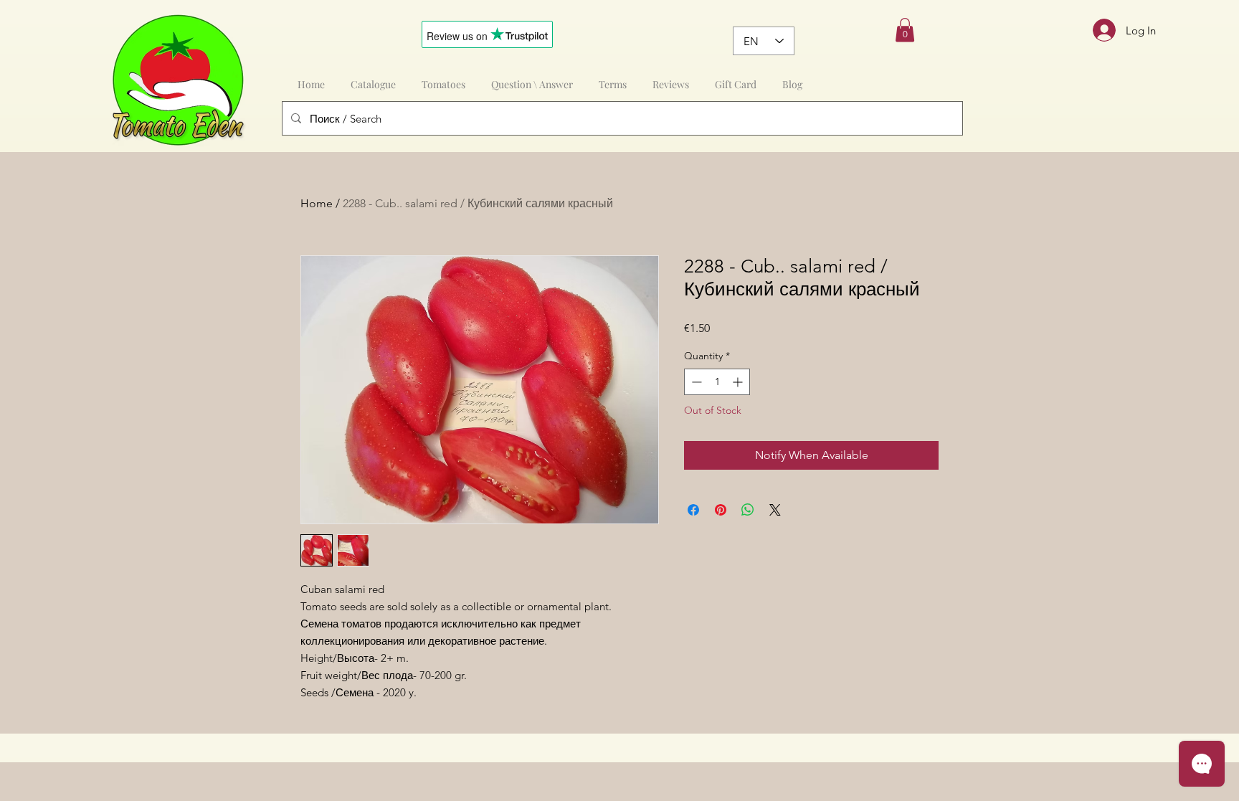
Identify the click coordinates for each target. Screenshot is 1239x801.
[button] (905, 30)
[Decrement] (695, 381)
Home (316, 203)
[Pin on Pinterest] (720, 509)
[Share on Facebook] (693, 509)
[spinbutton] (717, 381)
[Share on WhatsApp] (747, 509)
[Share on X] (775, 509)
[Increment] (739, 381)
